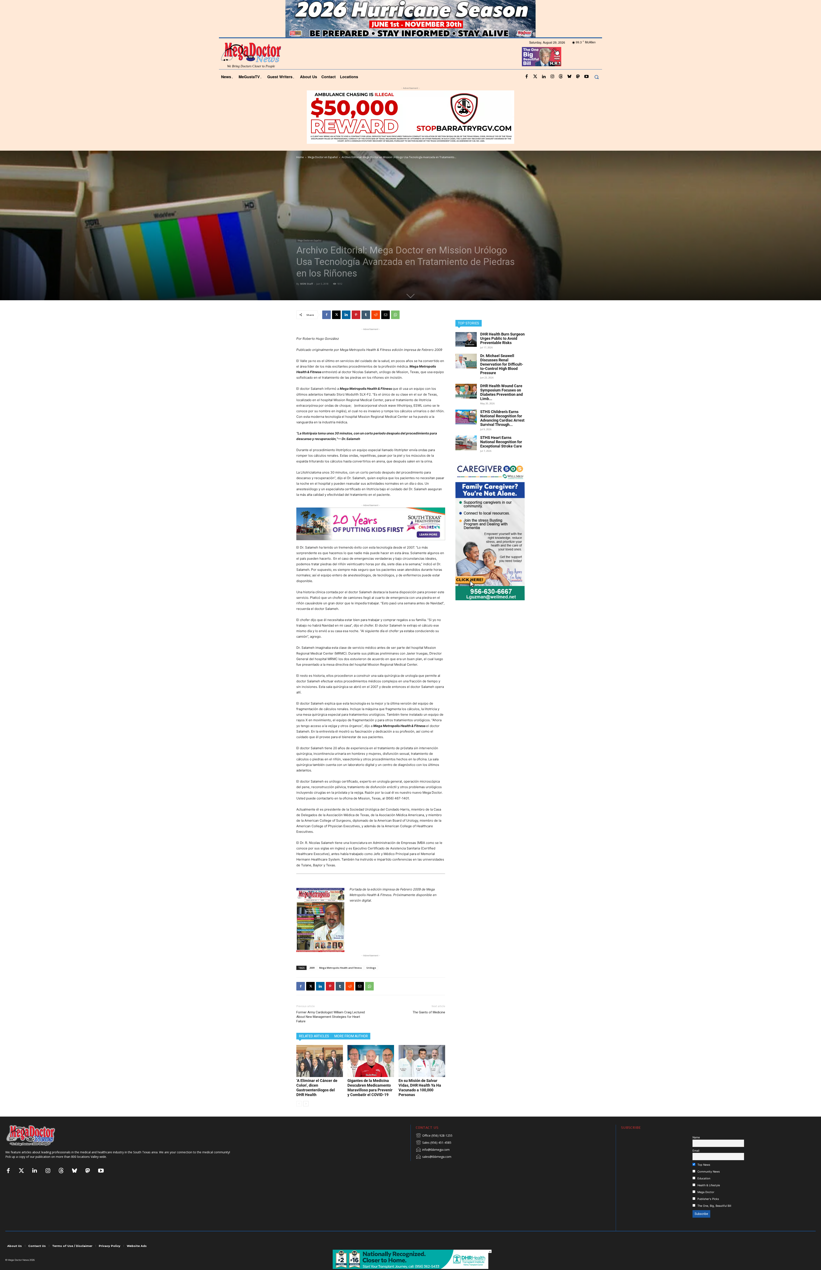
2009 (312, 979)
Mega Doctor (705, 1203)
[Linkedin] (543, 88)
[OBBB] (541, 68)
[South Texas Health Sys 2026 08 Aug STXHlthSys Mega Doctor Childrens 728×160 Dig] (370, 535)
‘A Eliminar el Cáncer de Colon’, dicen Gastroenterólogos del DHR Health (316, 1099)
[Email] (385, 326)
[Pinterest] (356, 326)
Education (703, 1189)
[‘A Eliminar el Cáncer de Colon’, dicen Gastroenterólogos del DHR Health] (319, 1073)
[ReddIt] (375, 326)
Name (696, 1149)
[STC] (410, 30)
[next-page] (306, 1115)
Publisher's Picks (708, 1210)
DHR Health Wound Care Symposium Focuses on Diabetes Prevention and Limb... (501, 403)
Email (696, 1162)
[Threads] (561, 88)
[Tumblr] (366, 326)
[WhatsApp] (395, 326)
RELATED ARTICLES (314, 1048)
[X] (336, 326)
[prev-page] (299, 1115)
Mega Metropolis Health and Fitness (340, 979)
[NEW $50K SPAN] (410, 128)
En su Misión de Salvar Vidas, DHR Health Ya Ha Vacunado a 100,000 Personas (420, 1099)
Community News (708, 1183)
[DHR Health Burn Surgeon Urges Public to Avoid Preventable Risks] (466, 350)
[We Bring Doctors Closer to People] (37, 1146)
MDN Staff (306, 295)
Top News (703, 1176)
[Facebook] (526, 88)
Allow (482, 5)
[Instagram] (552, 88)
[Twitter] (535, 88)
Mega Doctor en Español (323, 168)
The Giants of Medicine (429, 1024)
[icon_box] (434, 1147)
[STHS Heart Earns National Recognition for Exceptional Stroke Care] (466, 454)
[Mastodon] (578, 88)
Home (300, 168)
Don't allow (466, 5)
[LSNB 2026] (490, 542)
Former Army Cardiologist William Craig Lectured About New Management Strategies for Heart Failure (330, 1028)
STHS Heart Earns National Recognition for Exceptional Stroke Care (501, 453)
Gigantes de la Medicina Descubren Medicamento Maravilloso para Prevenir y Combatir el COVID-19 (370, 1099)
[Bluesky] (569, 88)
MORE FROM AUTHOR (351, 1048)
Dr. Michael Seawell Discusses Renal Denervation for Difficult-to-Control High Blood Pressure (501, 375)
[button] (596, 88)
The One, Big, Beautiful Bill (714, 1217)
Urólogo (371, 979)
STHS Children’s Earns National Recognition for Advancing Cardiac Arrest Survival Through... (502, 429)
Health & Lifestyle (708, 1196)
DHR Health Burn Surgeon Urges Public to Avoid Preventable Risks (502, 349)
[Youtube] (586, 88)
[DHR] (410, 1268)
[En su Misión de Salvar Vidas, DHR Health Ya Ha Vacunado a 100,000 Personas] (422, 1073)
